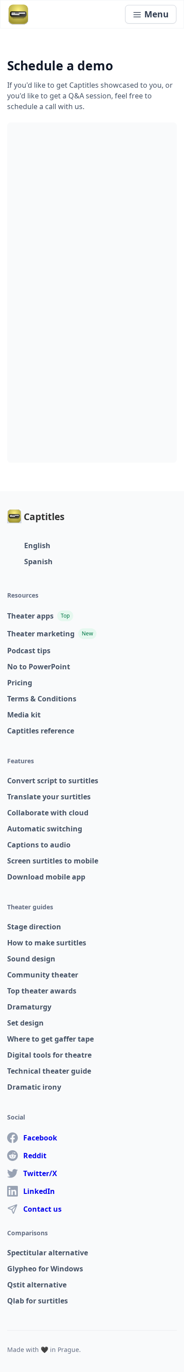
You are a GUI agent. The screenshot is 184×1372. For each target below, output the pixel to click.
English (37, 545)
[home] (18, 14)
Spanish (38, 561)
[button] (150, 14)
